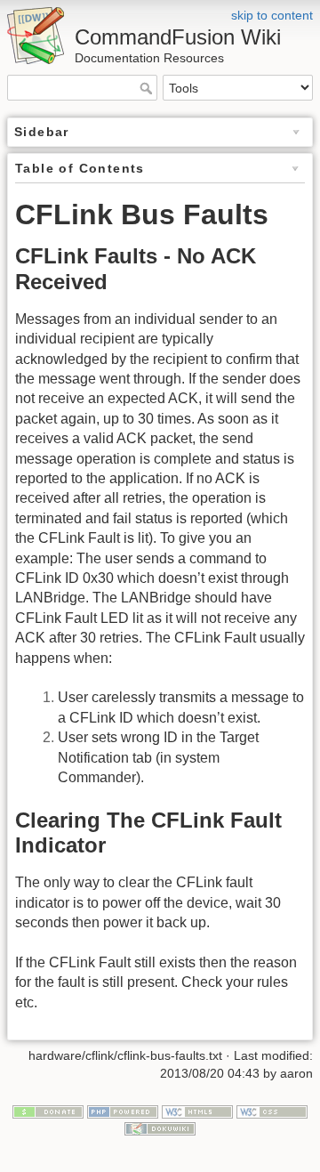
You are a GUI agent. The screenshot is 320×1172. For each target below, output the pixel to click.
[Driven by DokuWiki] (160, 1128)
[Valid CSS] (272, 1110)
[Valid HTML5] (197, 1110)
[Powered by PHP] (122, 1110)
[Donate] (48, 1110)
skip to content (272, 15)
